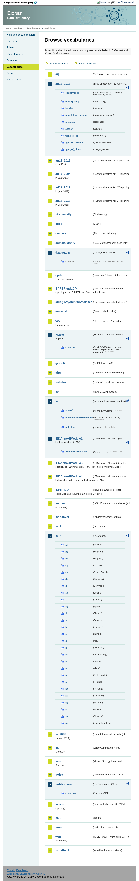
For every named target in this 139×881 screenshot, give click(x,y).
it (66, 641)
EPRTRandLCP (66, 288)
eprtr (58, 275)
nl (66, 675)
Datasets (12, 41)
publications (63, 784)
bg (66, 558)
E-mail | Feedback (17, 870)
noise (59, 774)
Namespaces (14, 79)
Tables (10, 47)
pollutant (70, 427)
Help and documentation (21, 34)
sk (66, 716)
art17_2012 (62, 187)
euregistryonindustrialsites (73, 302)
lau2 (58, 535)
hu (66, 627)
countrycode (72, 92)
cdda (58, 223)
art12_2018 (62, 160)
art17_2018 (62, 200)
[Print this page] (110, 2)
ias (57, 391)
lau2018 (60, 734)
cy (66, 565)
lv (66, 661)
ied (57, 401)
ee (66, 593)
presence (70, 122)
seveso (60, 804)
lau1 (58, 526)
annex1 (69, 410)
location (69, 108)
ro (66, 695)
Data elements (15, 53)
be (66, 551)
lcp (57, 747)
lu (66, 654)
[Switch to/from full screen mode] (114, 2)
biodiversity (63, 214)
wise (58, 836)
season (69, 129)
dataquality (63, 252)
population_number (76, 115)
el (66, 599)
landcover (62, 516)
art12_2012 (62, 83)
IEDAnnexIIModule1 (69, 438)
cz (66, 572)
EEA (21, 2)
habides (60, 382)
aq (57, 74)
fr (66, 620)
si (66, 709)
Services (11, 73)
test (57, 817)
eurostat (61, 311)
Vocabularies (15, 66)
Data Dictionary (34, 28)
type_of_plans (73, 149)
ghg (58, 372)
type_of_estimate (74, 142)
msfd (58, 761)
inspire (60, 503)
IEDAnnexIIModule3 (69, 463)
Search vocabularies (60, 64)
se (66, 702)
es (66, 606)
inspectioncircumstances (78, 417)
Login (103, 2)
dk (66, 586)
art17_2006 (62, 173)
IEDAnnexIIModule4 (69, 476)
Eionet (21, 28)
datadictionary (65, 242)
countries (70, 347)
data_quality (72, 101)
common (61, 233)
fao (57, 321)
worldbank (62, 850)
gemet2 (60, 363)
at (66, 544)
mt (66, 668)
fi (66, 613)
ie (66, 634)
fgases (60, 334)
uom (58, 827)
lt (66, 647)
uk (66, 723)
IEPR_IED (62, 489)
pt (66, 689)
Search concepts (87, 64)
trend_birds (71, 135)
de (66, 579)
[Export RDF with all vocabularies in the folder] (127, 88)
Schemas (12, 60)
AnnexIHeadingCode (76, 451)
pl (66, 682)
